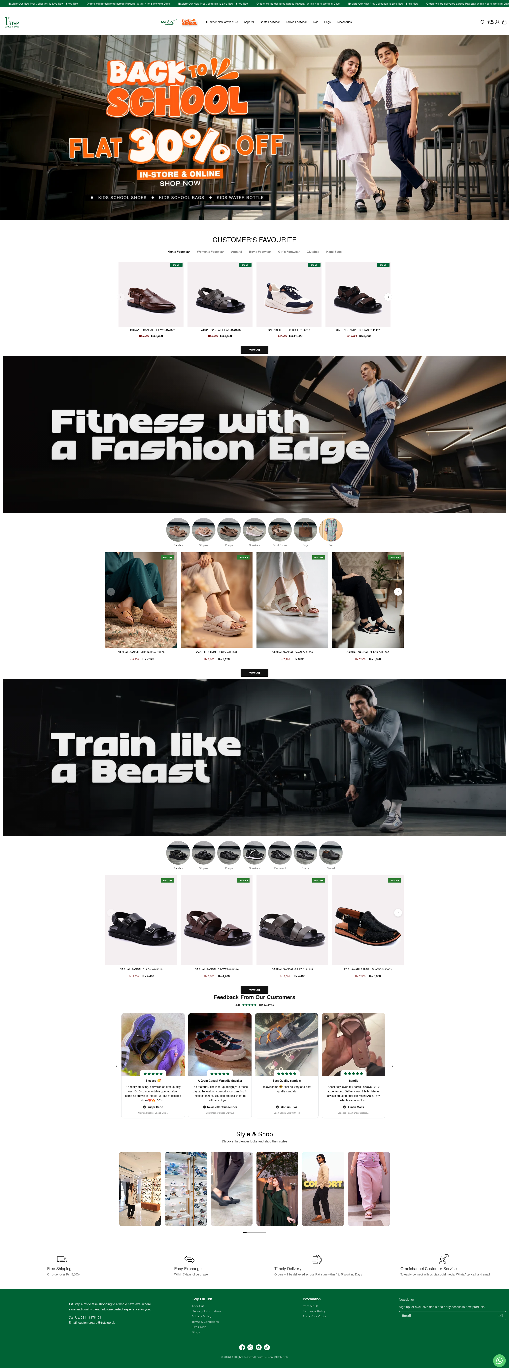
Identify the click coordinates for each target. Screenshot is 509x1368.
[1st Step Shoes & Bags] (254, 127)
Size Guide (199, 1327)
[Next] (388, 297)
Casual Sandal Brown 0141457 (358, 330)
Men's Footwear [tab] (179, 251)
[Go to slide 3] (251, 1232)
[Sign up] (500, 1315)
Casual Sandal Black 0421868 (368, 652)
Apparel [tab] (236, 251)
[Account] (497, 22)
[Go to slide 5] (257, 1232)
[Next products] (398, 592)
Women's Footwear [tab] (210, 251)
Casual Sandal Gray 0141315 (292, 969)
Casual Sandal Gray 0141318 (220, 330)
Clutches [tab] (313, 251)
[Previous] (121, 297)
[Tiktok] (267, 1347)
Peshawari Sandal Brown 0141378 (151, 330)
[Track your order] (490, 22)
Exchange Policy (314, 1311)
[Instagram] (250, 1347)
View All (254, 350)
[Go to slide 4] (254, 1232)
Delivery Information (206, 1311)
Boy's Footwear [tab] (260, 251)
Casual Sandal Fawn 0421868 (292, 652)
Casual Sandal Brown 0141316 (217, 969)
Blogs (196, 1332)
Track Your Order (314, 1316)
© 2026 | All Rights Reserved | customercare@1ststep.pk (254, 1356)
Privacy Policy (201, 1316)
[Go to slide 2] (248, 1232)
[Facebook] (242, 1347)
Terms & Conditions (205, 1322)
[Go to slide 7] (264, 1232)
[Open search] (483, 22)
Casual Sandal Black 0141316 (141, 969)
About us (198, 1306)
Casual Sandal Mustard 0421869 (141, 652)
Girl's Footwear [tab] (289, 251)
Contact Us (310, 1306)
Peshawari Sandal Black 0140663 (368, 969)
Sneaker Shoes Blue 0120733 (289, 330)
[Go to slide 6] (260, 1232)
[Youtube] (259, 1347)
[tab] (253, 224)
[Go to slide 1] (245, 1232)
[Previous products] (111, 592)
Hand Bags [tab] (334, 251)
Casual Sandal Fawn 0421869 (216, 652)
